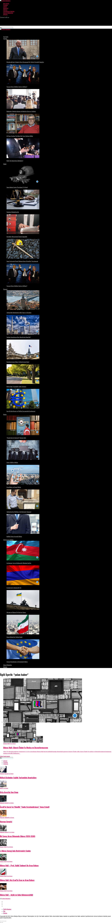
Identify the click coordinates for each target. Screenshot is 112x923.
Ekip (4, 911)
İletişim (5, 14)
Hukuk (5, 7)
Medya (5, 10)
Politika (5, 5)
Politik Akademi (7, 909)
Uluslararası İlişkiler (8, 11)
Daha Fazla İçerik (5, 756)
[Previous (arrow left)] (0, 922)
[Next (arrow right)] (2, 922)
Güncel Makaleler (8, 13)
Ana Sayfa (6, 3)
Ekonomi (5, 8)
